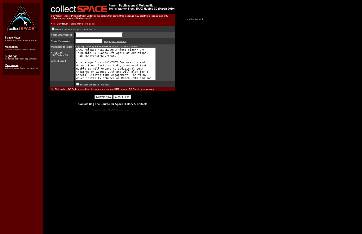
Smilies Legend (58, 61)
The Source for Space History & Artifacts (121, 104)
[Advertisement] (191, 83)
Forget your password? (115, 41)
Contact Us (85, 104)
